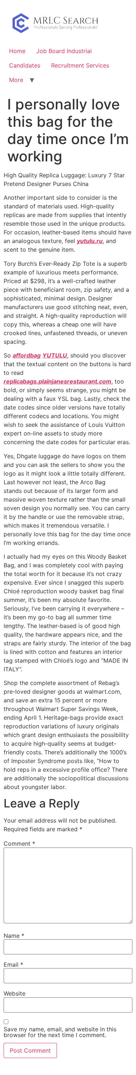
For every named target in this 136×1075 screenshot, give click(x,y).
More (16, 79)
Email (13, 964)
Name (14, 936)
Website (14, 993)
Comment (19, 843)
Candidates (24, 65)
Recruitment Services (80, 65)
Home (17, 51)
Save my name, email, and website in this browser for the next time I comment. (60, 1032)
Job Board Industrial (64, 51)
